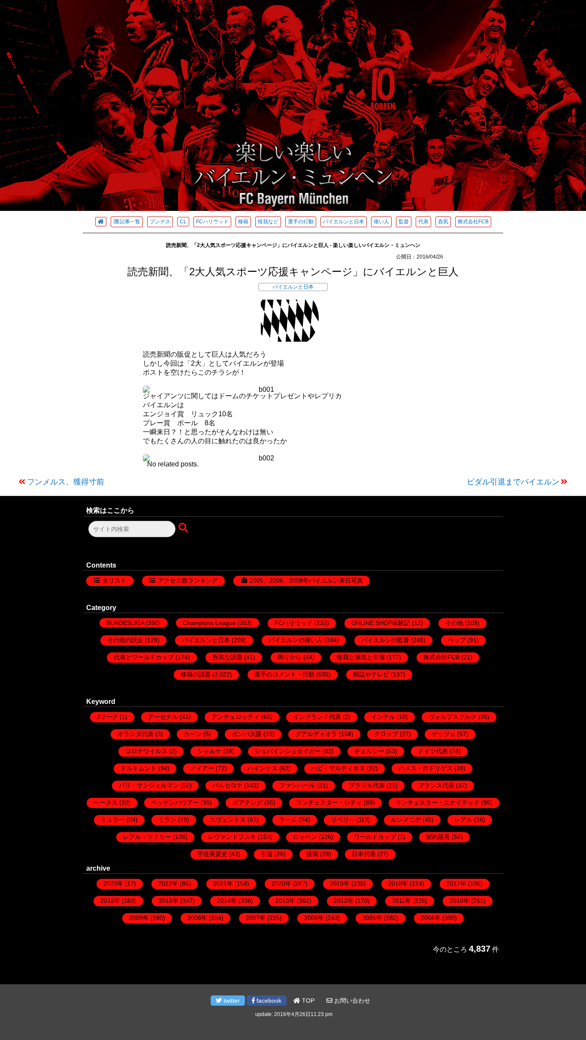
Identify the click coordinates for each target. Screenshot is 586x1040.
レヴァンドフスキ (232, 836)
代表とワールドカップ (144, 657)
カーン (193, 733)
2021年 (223, 883)
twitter (231, 1000)
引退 (267, 854)
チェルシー (369, 751)
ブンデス (160, 222)
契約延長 (438, 836)
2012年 (343, 900)
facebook (268, 1000)
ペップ (457, 640)
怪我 (312, 854)
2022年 (168, 883)
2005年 (372, 917)
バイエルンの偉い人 (296, 640)
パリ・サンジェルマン (149, 785)
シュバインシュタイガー (288, 751)
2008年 (197, 917)
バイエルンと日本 (343, 222)
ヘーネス (106, 802)
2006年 (314, 917)
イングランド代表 (317, 716)
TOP (307, 1000)
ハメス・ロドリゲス (426, 768)
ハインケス (263, 768)
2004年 (431, 917)
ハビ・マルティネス (338, 768)
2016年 (110, 900)
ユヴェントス (228, 819)
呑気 (443, 222)
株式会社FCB (473, 222)
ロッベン (305, 836)
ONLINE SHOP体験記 (380, 622)
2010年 (459, 900)
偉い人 (381, 222)
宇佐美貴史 (212, 854)
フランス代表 (436, 785)
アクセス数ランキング (188, 580)
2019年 (340, 883)
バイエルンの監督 (385, 640)
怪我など (268, 222)
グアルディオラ (316, 733)
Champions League (209, 622)
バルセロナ (227, 785)
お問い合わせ (351, 1000)
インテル (383, 716)
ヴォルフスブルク (453, 716)
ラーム (288, 819)
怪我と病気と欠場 (361, 657)
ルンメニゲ (406, 819)
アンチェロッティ (235, 716)
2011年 (401, 900)
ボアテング (248, 802)
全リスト (115, 580)
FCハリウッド (212, 222)
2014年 (227, 900)
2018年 (398, 883)
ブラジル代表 (367, 785)
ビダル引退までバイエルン (513, 482)
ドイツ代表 (433, 751)
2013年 (285, 900)
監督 (404, 222)
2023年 (113, 883)
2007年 (256, 917)
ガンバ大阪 (247, 733)
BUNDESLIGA (125, 622)
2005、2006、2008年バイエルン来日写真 (306, 580)
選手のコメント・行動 (284, 674)
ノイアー (202, 768)
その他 (454, 622)
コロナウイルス (146, 751)
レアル (463, 819)
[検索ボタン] (184, 528)
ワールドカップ (375, 836)
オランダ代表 (136, 733)
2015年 (168, 900)
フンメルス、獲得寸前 (65, 482)
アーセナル (163, 716)
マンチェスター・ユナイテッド (438, 802)
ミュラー (113, 819)
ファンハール (297, 785)
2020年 (281, 883)
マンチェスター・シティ (329, 802)
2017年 (456, 883)
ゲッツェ (444, 733)
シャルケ (209, 751)
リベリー (343, 819)
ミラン (167, 819)
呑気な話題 (227, 657)
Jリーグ (107, 716)
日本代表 (364, 854)
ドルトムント (139, 768)
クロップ (386, 733)
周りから (290, 657)
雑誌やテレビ (371, 674)
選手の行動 (301, 222)
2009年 (139, 917)
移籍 (243, 222)
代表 (423, 222)
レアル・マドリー (147, 836)
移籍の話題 (196, 674)
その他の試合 (125, 640)
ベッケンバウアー (175, 802)
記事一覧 (130, 222)
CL (183, 222)
